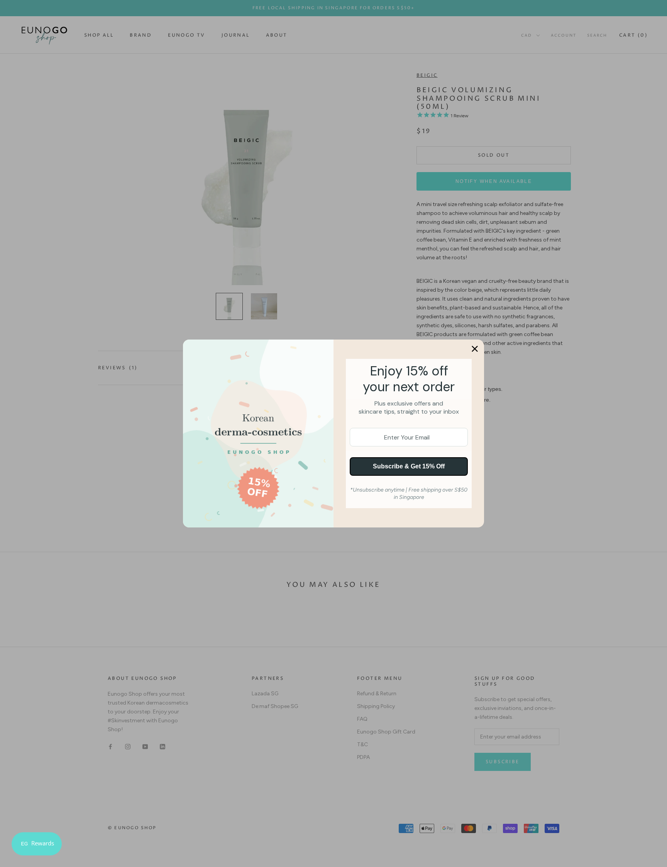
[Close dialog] (475, 349)
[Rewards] (37, 843)
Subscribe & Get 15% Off (409, 466)
